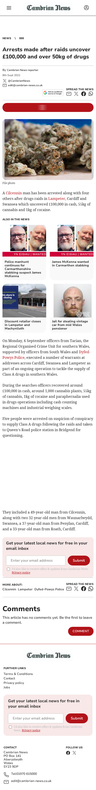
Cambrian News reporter (22, 70)
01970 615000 (26, 774)
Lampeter (56, 198)
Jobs (7, 687)
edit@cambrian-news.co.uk (31, 781)
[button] (9, 7)
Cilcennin (14, 193)
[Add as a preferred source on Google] (52, 92)
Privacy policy (14, 683)
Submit (79, 560)
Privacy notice (21, 572)
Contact (9, 678)
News (6, 38)
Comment (81, 631)
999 (21, 38)
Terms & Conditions (18, 674)
